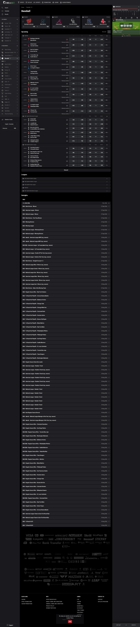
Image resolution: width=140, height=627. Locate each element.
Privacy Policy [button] (50, 606)
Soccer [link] (79, 601)
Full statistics (127, 35)
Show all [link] (104, 31)
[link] (9, 2)
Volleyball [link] (80, 612)
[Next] (109, 22)
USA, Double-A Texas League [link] (30, 184)
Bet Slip (119, 625)
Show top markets (65, 42)
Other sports (5, 45)
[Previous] (23, 22)
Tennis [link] (79, 603)
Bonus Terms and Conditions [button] (54, 601)
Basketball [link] (80, 606)
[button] (55, 2)
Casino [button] (23, 599)
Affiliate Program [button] (103, 601)
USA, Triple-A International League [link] (31, 116)
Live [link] (78, 599)
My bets (134, 625)
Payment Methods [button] (51, 608)
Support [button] (100, 599)
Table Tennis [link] (80, 610)
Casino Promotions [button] (26, 603)
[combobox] (10, 124)
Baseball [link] (28, 7)
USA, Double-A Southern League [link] (30, 181)
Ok (70, 621)
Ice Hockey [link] (80, 608)
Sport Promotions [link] (26, 601)
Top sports (4, 19)
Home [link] (22, 7)
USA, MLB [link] (26, 35)
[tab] (115, 17)
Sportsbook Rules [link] (51, 599)
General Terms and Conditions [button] (54, 603)
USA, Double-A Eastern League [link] (30, 144)
